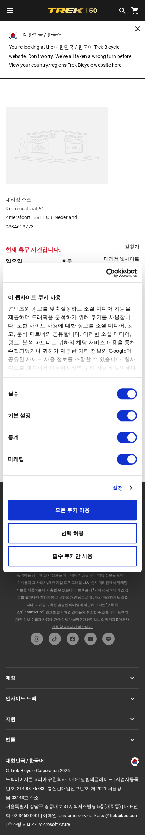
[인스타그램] (37, 639)
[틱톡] (55, 639)
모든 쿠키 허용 (72, 510)
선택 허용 (72, 533)
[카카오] (108, 639)
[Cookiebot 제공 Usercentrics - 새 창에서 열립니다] (106, 273)
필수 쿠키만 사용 (72, 556)
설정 (118, 488)
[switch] (127, 415)
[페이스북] (73, 639)
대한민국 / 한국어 (25, 760)
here (116, 65)
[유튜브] (90, 639)
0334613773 (20, 226)
